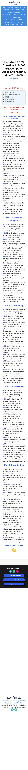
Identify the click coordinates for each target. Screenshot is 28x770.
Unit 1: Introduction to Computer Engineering (12, 95)
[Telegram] (10, 571)
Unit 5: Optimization (9, 103)
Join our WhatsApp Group (14, 579)
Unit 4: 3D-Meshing (9, 101)
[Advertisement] (14, 40)
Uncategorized (14, 78)
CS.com (14, 5)
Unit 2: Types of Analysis (11, 97)
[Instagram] (17, 571)
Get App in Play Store (14, 584)
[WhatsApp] (14, 571)
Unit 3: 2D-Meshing (9, 99)
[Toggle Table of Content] (22, 92)
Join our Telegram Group (14, 575)
